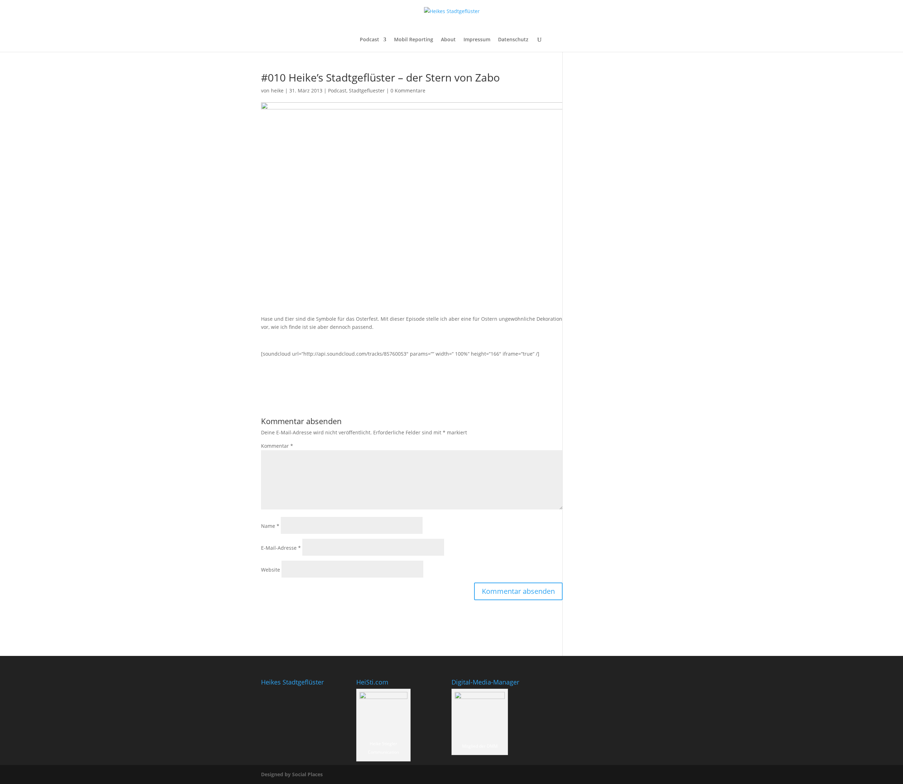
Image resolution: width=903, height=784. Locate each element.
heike (277, 90)
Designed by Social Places (292, 774)
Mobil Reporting (413, 40)
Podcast (369, 40)
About (448, 40)
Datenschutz (513, 40)
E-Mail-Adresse (281, 547)
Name (270, 526)
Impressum (476, 40)
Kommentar (277, 445)
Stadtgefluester (367, 90)
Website (270, 569)
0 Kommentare (407, 90)
